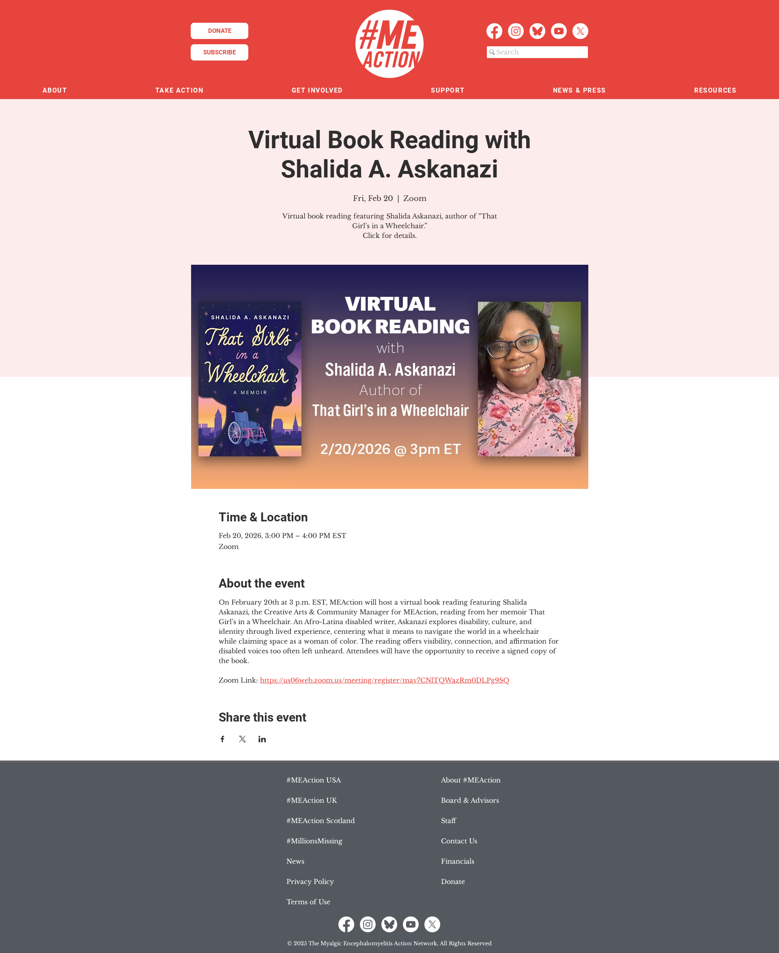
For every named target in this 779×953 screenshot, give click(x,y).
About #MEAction (471, 780)
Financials (457, 861)
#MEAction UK (311, 800)
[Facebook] (494, 31)
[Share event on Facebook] (222, 739)
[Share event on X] (242, 739)
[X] (580, 31)
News (295, 861)
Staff (448, 821)
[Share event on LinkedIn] (262, 739)
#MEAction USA (313, 780)
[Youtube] (559, 31)
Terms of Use (308, 902)
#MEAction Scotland (320, 821)
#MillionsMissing (314, 841)
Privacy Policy (310, 881)
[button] (55, 90)
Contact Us (459, 841)
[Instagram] (516, 31)
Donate (453, 881)
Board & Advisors (470, 800)
